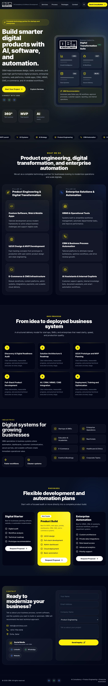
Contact (75, 4)
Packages (64, 4)
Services (45, 4)
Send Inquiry (77, 642)
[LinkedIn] (4, 100)
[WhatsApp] (9, 100)
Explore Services (37, 89)
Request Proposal (17, 548)
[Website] (14, 100)
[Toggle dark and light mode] (84, 4)
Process (55, 4)
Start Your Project (12, 89)
